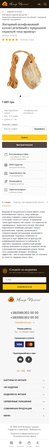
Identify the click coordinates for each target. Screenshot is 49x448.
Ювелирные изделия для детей (14, 15)
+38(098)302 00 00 (24, 317)
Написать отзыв (27, 40)
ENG (23, 371)
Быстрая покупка (24, 145)
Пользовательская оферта (24, 436)
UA (18, 371)
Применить (39, 129)
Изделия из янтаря (14, 12)
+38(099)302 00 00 (24, 312)
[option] (6, 203)
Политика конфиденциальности (25, 434)
